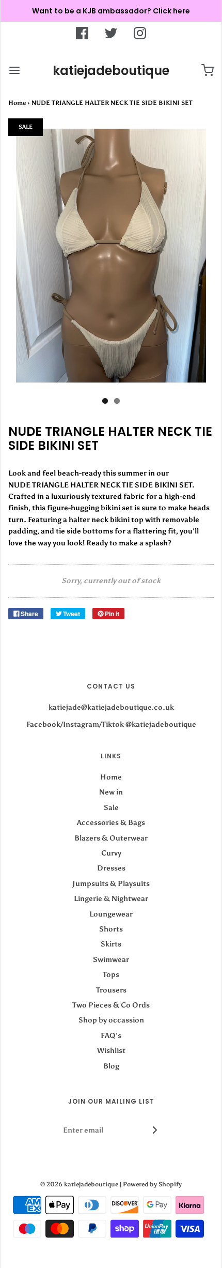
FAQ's (111, 1035)
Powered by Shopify (152, 1184)
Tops (111, 974)
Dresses (111, 868)
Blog (111, 1066)
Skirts (111, 944)
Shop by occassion (111, 1020)
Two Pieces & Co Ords (111, 1005)
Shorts (111, 929)
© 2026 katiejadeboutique (79, 1184)
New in (111, 792)
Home (17, 102)
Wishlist (111, 1050)
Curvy (111, 853)
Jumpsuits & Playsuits (111, 883)
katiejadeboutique (111, 71)
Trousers (111, 990)
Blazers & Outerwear (111, 838)
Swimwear (111, 959)
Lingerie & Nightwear (111, 898)
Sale (111, 807)
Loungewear (111, 914)
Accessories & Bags (111, 822)
